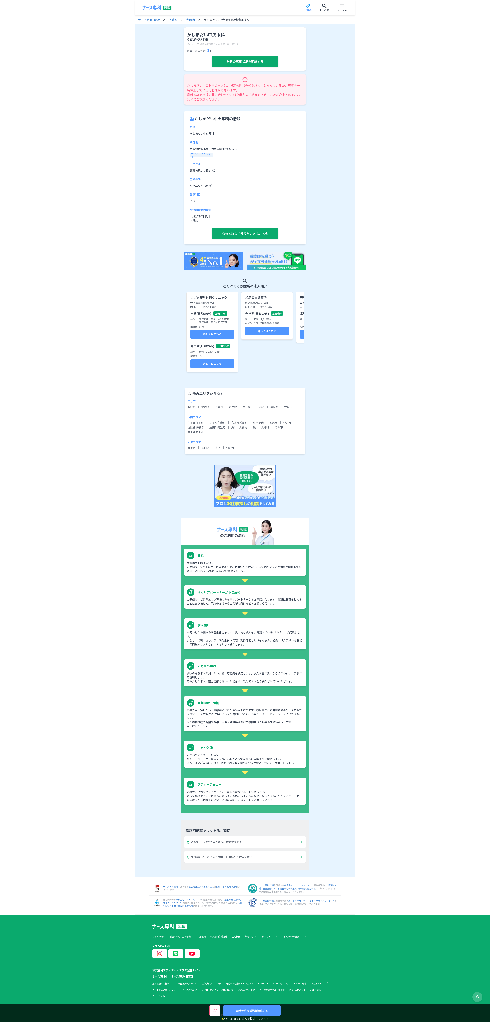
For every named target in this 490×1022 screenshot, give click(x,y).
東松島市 (258, 423)
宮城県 (172, 19)
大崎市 (190, 19)
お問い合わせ (251, 936)
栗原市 (274, 423)
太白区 (205, 448)
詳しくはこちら (212, 334)
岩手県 (233, 407)
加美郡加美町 (196, 423)
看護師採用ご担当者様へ (181, 936)
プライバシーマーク (325, 901)
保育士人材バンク (246, 990)
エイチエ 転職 (299, 983)
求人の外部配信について (295, 936)
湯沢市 (279, 427)
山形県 (260, 407)
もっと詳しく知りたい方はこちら (245, 233)
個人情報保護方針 (218, 936)
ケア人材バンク (189, 990)
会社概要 (236, 936)
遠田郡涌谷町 (196, 427)
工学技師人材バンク (211, 983)
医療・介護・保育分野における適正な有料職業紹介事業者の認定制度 (298, 887)
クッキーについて (270, 936)
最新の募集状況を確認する (245, 61)
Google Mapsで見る (200, 155)
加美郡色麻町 (217, 423)
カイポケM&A (159, 996)
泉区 (217, 448)
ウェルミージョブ (319, 983)
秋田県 (247, 407)
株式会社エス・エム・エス (201, 886)
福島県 (274, 407)
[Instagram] (159, 953)
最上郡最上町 (196, 432)
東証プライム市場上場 (226, 886)
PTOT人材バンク (281, 983)
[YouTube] (192, 953)
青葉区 (192, 448)
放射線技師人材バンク (163, 983)
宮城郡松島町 (239, 423)
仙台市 (230, 448)
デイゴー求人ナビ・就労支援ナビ (217, 990)
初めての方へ (158, 936)
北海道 (205, 407)
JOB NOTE (263, 983)
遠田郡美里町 (217, 427)
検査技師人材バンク (187, 983)
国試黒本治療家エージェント (239, 983)
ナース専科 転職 (149, 19)
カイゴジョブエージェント (165, 990)
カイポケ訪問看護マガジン (272, 990)
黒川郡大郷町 (261, 427)
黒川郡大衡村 (239, 427)
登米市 (287, 423)
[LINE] (175, 953)
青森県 (219, 407)
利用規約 (201, 936)
